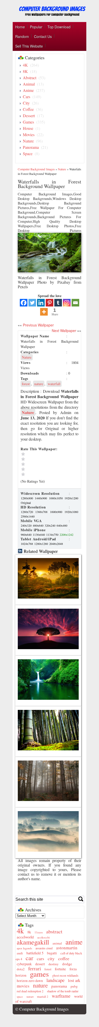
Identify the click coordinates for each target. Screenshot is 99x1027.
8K (25, 71)
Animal (29, 84)
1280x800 (27, 498)
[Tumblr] (58, 302)
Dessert (29, 115)
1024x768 (27, 544)
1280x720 (28, 512)
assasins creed (44, 948)
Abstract (29, 77)
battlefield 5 (34, 953)
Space (27, 153)
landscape (55, 980)
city (51, 958)
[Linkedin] (41, 302)
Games (28, 122)
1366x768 (42, 512)
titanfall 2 (42, 996)
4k (20, 930)
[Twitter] (32, 302)
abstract (54, 931)
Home (20, 26)
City (26, 103)
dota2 (21, 969)
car (29, 958)
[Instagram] (67, 302)
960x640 (26, 534)
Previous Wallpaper (38, 324)
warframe (61, 996)
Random (22, 36)
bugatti (52, 953)
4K (25, 65)
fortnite (60, 968)
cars (40, 958)
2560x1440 (28, 516)
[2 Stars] (43, 469)
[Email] (75, 302)
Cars (26, 96)
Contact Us (43, 36)
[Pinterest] (49, 302)
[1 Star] (43, 474)
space (20, 996)
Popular (36, 26)
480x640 (38, 525)
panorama (59, 986)
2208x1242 (66, 534)
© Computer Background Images (42, 1009)
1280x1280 (41, 544)
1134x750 (52, 534)
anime (73, 942)
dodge (67, 963)
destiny (53, 964)
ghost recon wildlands (65, 975)
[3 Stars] (43, 464)
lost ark (74, 980)
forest (26, 383)
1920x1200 (71, 498)
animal (57, 943)
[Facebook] (23, 302)
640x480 (62, 525)
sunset (30, 996)
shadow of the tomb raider (62, 991)
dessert (40, 964)
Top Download (59, 26)
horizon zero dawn (30, 980)
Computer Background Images (36, 169)
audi (20, 953)
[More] (44, 312)
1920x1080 (71, 512)
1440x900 (41, 498)
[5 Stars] (43, 454)
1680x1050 (56, 498)
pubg (74, 986)
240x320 (26, 525)
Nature (28, 140)
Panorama (31, 147)
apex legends (24, 948)
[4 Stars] (43, 459)
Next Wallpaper (64, 330)
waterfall (54, 383)
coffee (63, 958)
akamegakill (33, 941)
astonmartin (66, 948)
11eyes (39, 932)
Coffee (28, 109)
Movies (29, 134)
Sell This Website (29, 46)
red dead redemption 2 (30, 991)
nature (38, 383)
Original (26, 503)
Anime (28, 90)
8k (29, 932)
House (28, 128)
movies (23, 986)
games (39, 974)
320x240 (50, 525)
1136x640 (39, 534)
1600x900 (57, 512)
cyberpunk (24, 963)
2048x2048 (56, 544)
